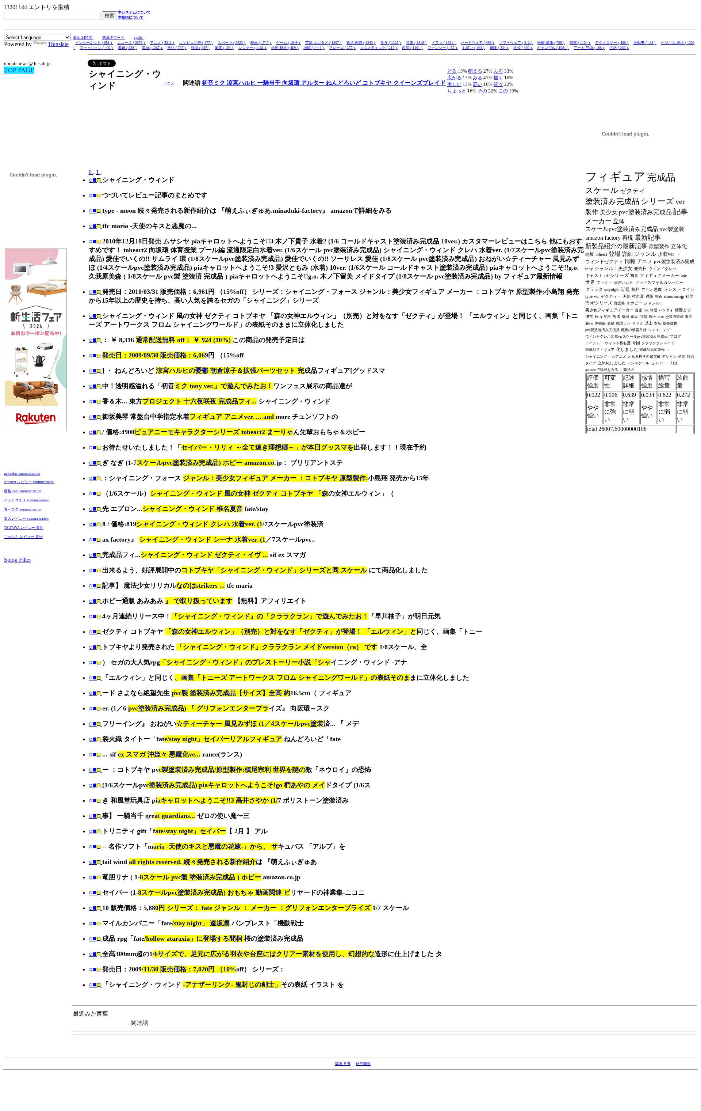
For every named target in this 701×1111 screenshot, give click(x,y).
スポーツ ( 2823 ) (232, 43)
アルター (313, 83)
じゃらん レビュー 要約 (23, 537)
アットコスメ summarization (26, 500)
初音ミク (214, 83)
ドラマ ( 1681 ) (444, 43)
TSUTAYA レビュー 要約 (23, 528)
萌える (475, 71)
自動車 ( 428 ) (644, 43)
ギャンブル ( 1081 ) (553, 48)
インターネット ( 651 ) (94, 43)
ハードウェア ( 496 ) (478, 43)
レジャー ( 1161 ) (252, 48)
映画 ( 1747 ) (261, 43)
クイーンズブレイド (419, 83)
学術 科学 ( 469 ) (285, 48)
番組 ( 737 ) (177, 48)
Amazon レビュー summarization (29, 482)
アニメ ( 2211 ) (162, 43)
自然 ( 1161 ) (412, 48)
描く (498, 77)
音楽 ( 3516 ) (416, 43)
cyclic (138, 37)
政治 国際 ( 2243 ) (361, 43)
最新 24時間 (83, 37)
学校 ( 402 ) (523, 48)
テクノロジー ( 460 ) (612, 43)
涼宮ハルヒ (242, 83)
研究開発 (363, 1064)
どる (452, 71)
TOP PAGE (19, 70)
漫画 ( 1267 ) (152, 48)
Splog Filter (17, 560)
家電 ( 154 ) (224, 48)
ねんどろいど (344, 83)
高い (477, 84)
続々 (498, 84)
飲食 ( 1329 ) (391, 43)
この (503, 91)
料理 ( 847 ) (200, 48)
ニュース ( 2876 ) (131, 43)
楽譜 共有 (342, 1064)
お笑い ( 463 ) (473, 48)
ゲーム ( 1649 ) (288, 43)
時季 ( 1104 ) (580, 43)
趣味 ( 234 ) (499, 48)
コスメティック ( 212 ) (379, 48)
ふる (498, 71)
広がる (454, 77)
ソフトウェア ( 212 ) (516, 43)
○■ (93, 179)
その (482, 91)
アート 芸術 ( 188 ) (589, 48)
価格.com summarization (22, 491)
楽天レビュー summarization (26, 518)
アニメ (168, 83)
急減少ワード (113, 37)
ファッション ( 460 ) (97, 48)
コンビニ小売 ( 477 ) (196, 43)
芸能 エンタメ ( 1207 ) (323, 43)
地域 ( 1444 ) (314, 48)
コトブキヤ (378, 83)
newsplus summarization (22, 473)
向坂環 (291, 83)
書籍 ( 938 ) (127, 48)
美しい (454, 84)
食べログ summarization (22, 509)
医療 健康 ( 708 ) (551, 43)
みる (477, 77)
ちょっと (456, 91)
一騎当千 (269, 83)
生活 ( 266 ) (619, 48)
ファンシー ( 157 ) (443, 48)
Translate (58, 44)
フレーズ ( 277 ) (342, 48)
